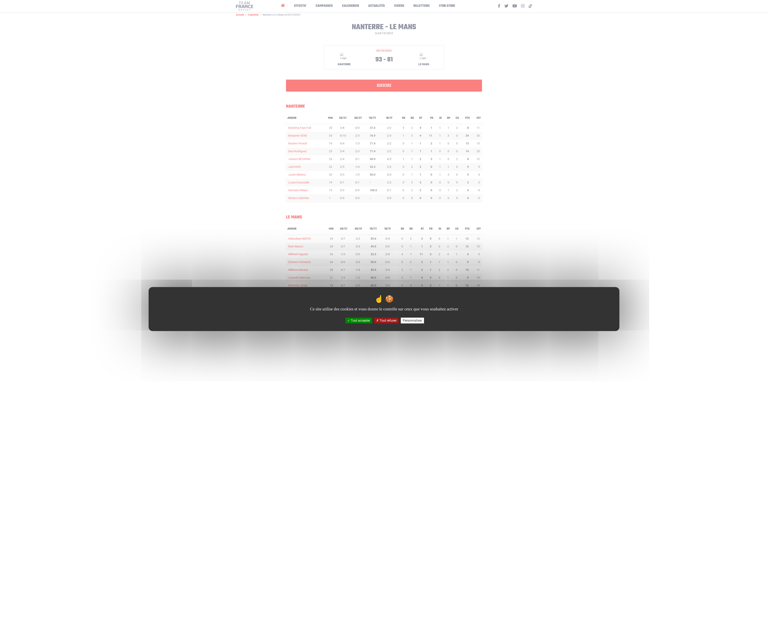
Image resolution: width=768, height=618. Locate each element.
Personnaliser (412, 320)
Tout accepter (360, 320)
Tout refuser (388, 320)
